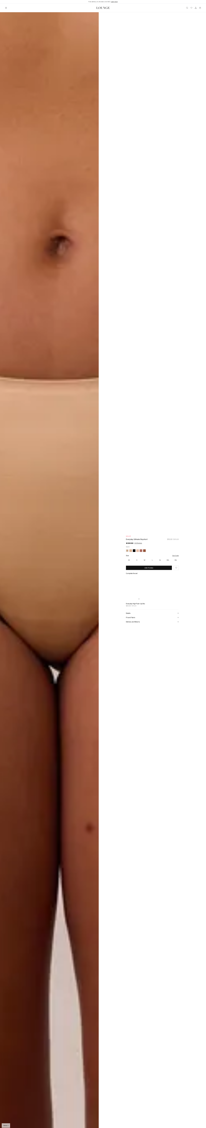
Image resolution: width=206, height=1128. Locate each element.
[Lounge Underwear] (103, 8)
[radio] (129, 560)
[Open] (6, 8)
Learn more (114, 1)
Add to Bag (149, 568)
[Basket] (200, 8)
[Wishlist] (191, 8)
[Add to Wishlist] (176, 568)
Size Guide (175, 555)
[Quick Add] (139, 599)
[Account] (195, 8)
